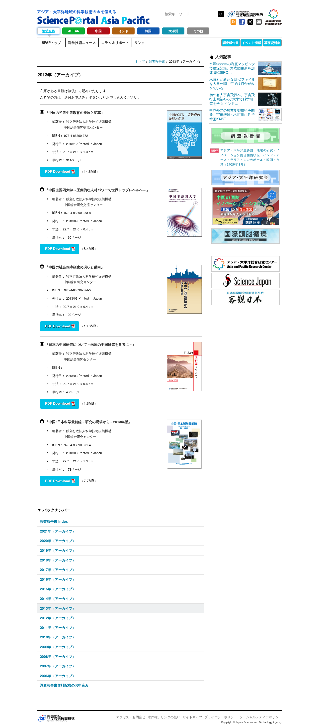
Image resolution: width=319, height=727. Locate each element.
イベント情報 (251, 42)
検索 (221, 14)
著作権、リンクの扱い (164, 717)
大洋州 (173, 30)
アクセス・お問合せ (130, 717)
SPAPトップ (51, 42)
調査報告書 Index (54, 521)
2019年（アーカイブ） (58, 550)
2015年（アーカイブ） (58, 588)
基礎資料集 (272, 42)
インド (123, 30)
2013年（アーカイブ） (58, 608)
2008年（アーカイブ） (58, 656)
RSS (233, 22)
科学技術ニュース (82, 42)
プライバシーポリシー (221, 717)
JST (56, 718)
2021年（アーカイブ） (58, 531)
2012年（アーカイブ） (58, 617)
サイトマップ (192, 717)
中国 (98, 30)
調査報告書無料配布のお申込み (64, 685)
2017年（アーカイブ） (58, 569)
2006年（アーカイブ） (58, 675)
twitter (250, 22)
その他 (198, 30)
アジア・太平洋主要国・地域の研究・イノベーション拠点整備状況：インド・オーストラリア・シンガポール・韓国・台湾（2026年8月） (250, 157)
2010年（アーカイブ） (58, 636)
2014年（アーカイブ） (58, 598)
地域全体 (48, 30)
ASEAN (73, 30)
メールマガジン (259, 22)
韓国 (148, 30)
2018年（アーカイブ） (58, 559)
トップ (140, 61)
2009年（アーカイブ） (58, 646)
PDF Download (57, 172)
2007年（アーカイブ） (58, 665)
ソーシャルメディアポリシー (260, 717)
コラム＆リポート (115, 42)
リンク (139, 42)
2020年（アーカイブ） (58, 540)
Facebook (242, 22)
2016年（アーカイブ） (58, 579)
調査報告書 (231, 42)
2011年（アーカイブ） (58, 627)
